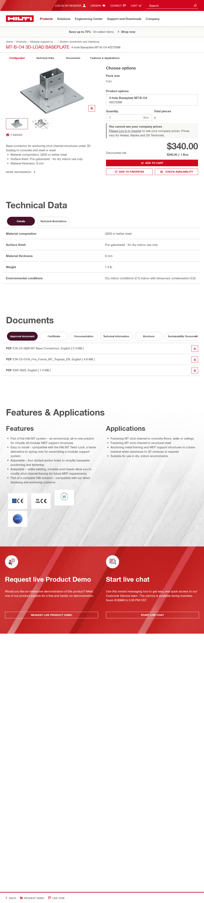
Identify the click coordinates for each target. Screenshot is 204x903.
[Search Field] (195, 5)
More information (18, 171)
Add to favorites (131, 171)
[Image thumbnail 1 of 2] (17, 123)
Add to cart (154, 162)
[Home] (20, 18)
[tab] (17, 58)
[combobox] (172, 5)
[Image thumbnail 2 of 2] (41, 123)
